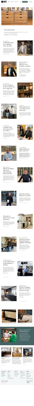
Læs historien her (22, 75)
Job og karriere (22, 375)
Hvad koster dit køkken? (28, 373)
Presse (21, 376)
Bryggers (9, 374)
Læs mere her (3, 365)
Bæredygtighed (16, 374)
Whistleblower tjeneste (28, 377)
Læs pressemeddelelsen (6, 226)
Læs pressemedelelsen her (6, 54)
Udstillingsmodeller (10, 378)
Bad (8, 373)
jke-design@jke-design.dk (3, 375)
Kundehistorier (16, 373)
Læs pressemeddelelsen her (6, 182)
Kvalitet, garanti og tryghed (22, 372)
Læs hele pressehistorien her (22, 301)
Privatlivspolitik (28, 375)
